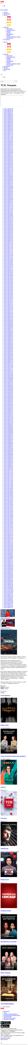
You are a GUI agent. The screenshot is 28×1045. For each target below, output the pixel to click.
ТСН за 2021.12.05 (8, 247)
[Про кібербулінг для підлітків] (14, 926)
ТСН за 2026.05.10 (8, 119)
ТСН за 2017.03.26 (8, 518)
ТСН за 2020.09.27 (8, 321)
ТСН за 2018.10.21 (8, 420)
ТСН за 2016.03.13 (8, 585)
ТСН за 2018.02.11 (8, 465)
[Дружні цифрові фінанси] (14, 988)
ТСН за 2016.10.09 (8, 549)
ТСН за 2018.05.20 (8, 446)
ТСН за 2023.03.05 (8, 232)
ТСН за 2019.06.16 (8, 387)
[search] (1, 73)
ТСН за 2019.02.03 (8, 411)
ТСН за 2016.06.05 (8, 569)
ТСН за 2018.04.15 (8, 453)
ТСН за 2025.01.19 (8, 165)
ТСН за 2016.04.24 (8, 577)
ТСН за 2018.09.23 (8, 427)
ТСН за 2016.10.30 (8, 545)
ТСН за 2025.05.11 (8, 154)
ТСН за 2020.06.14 (8, 335)
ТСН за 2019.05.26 (8, 392)
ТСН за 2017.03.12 (8, 520)
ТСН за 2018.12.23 (8, 416)
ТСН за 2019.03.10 (8, 404)
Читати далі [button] (4, 691)
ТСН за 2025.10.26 (8, 138)
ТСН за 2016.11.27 (8, 539)
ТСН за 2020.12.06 (8, 308)
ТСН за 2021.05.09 (8, 280)
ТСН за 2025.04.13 (8, 157)
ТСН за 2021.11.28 (8, 248)
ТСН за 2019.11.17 (8, 369)
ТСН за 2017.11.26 (8, 476)
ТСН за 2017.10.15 (8, 484)
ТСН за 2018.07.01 (8, 438)
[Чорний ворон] (14, 834)
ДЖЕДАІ (3, 787)
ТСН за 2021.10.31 (8, 253)
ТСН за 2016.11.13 (8, 542)
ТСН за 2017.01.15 (8, 531)
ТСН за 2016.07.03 (8, 564)
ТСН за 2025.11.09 (8, 137)
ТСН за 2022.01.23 (8, 240)
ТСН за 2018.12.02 (8, 596)
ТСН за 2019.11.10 (8, 370)
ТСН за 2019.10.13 (8, 374)
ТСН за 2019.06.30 (8, 385)
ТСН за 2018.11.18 (8, 593)
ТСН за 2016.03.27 (8, 583)
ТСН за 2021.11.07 (8, 252)
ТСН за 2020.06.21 (8, 333)
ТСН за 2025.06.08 (8, 152)
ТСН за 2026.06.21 (8, 115)
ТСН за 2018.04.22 (8, 451)
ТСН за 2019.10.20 (8, 373)
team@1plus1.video (5, 1038)
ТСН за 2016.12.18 (8, 535)
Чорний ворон (4, 848)
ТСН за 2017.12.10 (8, 473)
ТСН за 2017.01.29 (8, 528)
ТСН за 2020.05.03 (8, 343)
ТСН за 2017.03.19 (8, 519)
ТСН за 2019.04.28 (8, 397)
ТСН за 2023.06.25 (8, 221)
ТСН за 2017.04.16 (8, 513)
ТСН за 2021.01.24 (8, 301)
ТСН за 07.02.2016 (8, 592)
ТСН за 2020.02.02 (8, 600)
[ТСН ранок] (14, 803)
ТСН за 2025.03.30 (8, 159)
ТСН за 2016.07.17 (8, 561)
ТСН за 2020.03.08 (8, 354)
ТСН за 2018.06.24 (8, 439)
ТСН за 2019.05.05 (8, 396)
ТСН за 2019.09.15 (8, 597)
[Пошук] (16, 81)
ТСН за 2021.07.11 (8, 268)
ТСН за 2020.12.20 (8, 305)
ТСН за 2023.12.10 (8, 205)
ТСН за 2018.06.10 (8, 442)
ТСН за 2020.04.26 (8, 344)
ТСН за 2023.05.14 (8, 225)
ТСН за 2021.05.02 (8, 282)
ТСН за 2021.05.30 (8, 276)
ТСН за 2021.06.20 (8, 272)
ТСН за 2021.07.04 (8, 270)
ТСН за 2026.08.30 (8, 108)
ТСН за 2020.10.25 (8, 316)
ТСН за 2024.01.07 (8, 202)
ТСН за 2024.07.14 (8, 183)
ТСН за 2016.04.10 (8, 580)
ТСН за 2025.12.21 (8, 133)
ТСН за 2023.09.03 (8, 214)
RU (4, 5)
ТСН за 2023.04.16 (8, 228)
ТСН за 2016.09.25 (8, 551)
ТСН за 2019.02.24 (8, 406)
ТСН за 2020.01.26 (8, 360)
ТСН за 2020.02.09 (8, 359)
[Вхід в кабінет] (1, 8)
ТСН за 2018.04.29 (8, 450)
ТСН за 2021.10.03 (8, 259)
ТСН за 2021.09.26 (8, 260)
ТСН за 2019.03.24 (8, 401)
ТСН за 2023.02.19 (8, 233)
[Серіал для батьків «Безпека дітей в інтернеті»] (14, 741)
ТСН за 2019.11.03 (8, 603)
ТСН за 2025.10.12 (8, 140)
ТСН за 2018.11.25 (8, 595)
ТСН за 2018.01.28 (8, 467)
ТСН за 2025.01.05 (8, 167)
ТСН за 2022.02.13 (8, 236)
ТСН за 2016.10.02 (8, 550)
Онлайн (6, 12)
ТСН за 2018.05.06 (8, 448)
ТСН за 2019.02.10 (8, 409)
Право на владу (5, 879)
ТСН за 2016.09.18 (8, 553)
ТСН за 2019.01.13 (8, 415)
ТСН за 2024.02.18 (8, 198)
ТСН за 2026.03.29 (8, 123)
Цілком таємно (5, 725)
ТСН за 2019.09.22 (8, 599)
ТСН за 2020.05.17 (8, 340)
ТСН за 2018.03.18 (8, 458)
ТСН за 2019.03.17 (8, 402)
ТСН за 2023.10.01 (8, 211)
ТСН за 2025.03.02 (8, 161)
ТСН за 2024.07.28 (8, 180)
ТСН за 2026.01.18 (8, 130)
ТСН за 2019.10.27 (8, 371)
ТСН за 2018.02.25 (8, 462)
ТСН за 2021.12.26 (8, 243)
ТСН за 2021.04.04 (8, 287)
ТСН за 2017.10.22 (8, 482)
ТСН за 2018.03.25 (8, 457)
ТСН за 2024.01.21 (8, 201)
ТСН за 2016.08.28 (8, 557)
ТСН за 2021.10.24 (8, 255)
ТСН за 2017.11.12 (8, 478)
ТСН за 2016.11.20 (8, 541)
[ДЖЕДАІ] (14, 772)
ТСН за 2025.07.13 (8, 148)
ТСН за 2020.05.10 (8, 341)
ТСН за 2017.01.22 (8, 530)
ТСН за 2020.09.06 (8, 325)
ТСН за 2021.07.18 (8, 267)
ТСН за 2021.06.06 (8, 275)
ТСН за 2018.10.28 (8, 417)
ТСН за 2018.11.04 (8, 606)
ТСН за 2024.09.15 (8, 178)
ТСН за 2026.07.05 (8, 114)
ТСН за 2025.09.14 (8, 142)
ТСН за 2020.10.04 (8, 320)
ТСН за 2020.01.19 (8, 362)
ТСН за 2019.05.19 (8, 393)
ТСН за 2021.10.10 (8, 257)
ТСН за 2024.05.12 (8, 190)
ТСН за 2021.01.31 (8, 299)
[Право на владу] (14, 864)
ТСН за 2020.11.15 (8, 312)
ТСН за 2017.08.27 (8, 493)
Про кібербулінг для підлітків (8, 941)
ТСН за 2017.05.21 (8, 507)
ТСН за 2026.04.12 (8, 122)
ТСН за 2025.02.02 (8, 164)
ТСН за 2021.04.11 (8, 286)
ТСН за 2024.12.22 (8, 168)
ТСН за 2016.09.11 (8, 554)
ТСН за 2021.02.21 (8, 295)
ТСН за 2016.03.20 (8, 584)
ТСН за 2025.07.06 (8, 149)
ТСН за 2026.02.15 (8, 127)
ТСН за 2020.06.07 (8, 336)
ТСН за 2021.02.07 (8, 298)
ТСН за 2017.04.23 (8, 512)
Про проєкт (6, 1011)
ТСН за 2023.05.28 (8, 224)
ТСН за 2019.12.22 (8, 363)
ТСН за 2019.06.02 (8, 390)
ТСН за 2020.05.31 (8, 337)
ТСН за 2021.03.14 (8, 291)
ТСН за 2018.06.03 (8, 443)
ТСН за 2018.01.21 (8, 469)
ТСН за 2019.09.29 (8, 377)
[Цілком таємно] (14, 710)
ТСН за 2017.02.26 (8, 523)
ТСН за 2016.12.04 (8, 538)
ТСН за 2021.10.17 (8, 256)
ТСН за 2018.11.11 (8, 607)
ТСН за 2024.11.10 (8, 172)
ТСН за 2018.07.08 (8, 436)
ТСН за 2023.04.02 (8, 229)
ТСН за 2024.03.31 (8, 194)
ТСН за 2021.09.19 (8, 262)
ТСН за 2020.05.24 (8, 339)
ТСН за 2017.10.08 (8, 485)
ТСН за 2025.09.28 (8, 141)
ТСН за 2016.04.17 (8, 579)
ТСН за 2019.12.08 (8, 366)
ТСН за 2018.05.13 (8, 447)
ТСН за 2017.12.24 (8, 470)
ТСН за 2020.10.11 (8, 318)
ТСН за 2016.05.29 (8, 570)
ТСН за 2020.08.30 (8, 327)
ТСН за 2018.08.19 (8, 434)
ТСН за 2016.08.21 (8, 558)
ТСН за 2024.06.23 (8, 186)
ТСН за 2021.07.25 (8, 266)
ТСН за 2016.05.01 (8, 576)
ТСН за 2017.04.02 (8, 516)
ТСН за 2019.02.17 (8, 408)
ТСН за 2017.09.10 (8, 490)
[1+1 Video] (5, 1)
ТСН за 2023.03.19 (8, 230)
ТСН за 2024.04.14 (8, 192)
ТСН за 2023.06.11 (8, 222)
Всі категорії (10, 38)
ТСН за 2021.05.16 (8, 279)
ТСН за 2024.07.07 (8, 184)
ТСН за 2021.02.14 (8, 297)
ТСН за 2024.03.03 (8, 196)
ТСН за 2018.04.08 (8, 454)
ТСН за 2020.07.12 (8, 329)
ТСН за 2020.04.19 (8, 346)
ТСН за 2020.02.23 (8, 356)
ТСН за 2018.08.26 (8, 432)
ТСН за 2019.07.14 (8, 382)
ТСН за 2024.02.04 (8, 199)
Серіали (9, 32)
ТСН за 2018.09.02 (8, 431)
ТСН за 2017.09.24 (8, 488)
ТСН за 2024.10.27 (8, 173)
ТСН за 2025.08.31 (8, 144)
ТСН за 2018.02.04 (8, 466)
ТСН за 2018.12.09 (8, 421)
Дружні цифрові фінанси (7, 1003)
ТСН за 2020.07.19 (8, 328)
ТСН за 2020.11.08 (8, 313)
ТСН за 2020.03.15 (8, 352)
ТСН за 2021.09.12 (8, 263)
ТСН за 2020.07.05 (8, 331)
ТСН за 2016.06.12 (8, 568)
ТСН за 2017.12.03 (8, 474)
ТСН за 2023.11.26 (8, 206)
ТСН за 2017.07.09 (8, 497)
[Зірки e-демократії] (14, 957)
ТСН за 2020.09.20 (8, 322)
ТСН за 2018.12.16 (8, 419)
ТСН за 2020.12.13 (8, 306)
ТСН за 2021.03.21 (8, 290)
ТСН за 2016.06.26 (8, 565)
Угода (5, 1012)
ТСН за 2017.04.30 (8, 511)
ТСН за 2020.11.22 (8, 310)
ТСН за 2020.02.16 (8, 358)
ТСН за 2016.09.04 (8, 555)
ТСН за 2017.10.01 (8, 486)
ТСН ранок (4, 818)
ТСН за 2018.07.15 (8, 435)
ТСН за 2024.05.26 (8, 188)
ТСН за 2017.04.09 (8, 515)
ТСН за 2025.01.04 (8, 131)
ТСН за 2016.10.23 (8, 546)
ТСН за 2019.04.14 (8, 398)
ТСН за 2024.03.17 (8, 195)
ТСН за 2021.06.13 (8, 274)
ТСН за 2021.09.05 (8, 264)
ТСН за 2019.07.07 (8, 383)
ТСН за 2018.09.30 (8, 425)
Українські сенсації (6, 910)
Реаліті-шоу (9, 28)
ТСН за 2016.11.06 (8, 543)
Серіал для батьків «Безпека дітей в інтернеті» (13, 756)
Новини (9, 31)
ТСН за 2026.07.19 (8, 111)
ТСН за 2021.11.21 (8, 249)
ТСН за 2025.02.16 (8, 163)
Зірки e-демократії (5, 972)
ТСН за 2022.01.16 (8, 241)
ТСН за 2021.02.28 (8, 294)
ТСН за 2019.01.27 (8, 412)
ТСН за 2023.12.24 (8, 203)
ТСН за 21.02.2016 (8, 589)
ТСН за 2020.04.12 (8, 347)
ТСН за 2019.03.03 (8, 405)
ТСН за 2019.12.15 (8, 364)
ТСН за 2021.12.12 (8, 245)
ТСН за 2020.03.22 (8, 351)
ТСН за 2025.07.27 (8, 145)
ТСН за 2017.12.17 (8, 471)
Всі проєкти (7, 39)
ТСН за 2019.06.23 (8, 386)
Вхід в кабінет (4, 9)
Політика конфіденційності (10, 1014)
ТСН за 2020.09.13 (8, 324)
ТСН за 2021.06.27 (8, 271)
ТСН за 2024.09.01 (8, 179)
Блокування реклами (9, 1019)
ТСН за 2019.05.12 (8, 394)
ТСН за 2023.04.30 (8, 226)
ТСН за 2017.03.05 (8, 522)
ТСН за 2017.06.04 (8, 504)
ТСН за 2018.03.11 (8, 459)
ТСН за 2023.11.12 (8, 207)
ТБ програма (7, 13)
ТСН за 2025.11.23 (8, 136)
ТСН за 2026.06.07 (8, 117)
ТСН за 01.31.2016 (8, 602)
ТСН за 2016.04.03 (8, 581)
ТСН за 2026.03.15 (8, 125)
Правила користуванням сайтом (12, 1015)
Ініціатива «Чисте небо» (10, 1018)
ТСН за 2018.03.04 (8, 461)
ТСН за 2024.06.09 (8, 187)
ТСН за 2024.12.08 (8, 169)
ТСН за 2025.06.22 (8, 150)
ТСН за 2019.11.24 (8, 604)
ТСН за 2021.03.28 (8, 289)
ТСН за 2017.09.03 (8, 492)
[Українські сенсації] (14, 895)
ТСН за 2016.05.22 (8, 572)
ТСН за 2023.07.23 (8, 218)
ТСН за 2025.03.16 (8, 160)
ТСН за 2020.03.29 (8, 350)
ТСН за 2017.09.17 (8, 489)
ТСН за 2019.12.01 (8, 367)
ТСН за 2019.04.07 (8, 400)
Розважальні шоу (11, 30)
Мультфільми (10, 34)
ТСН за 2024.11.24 (8, 171)
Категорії (6, 27)
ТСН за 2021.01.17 (8, 302)
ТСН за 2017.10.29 (8, 481)
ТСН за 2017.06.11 (8, 503)
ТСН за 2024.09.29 (8, 176)
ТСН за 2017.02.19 (8, 524)
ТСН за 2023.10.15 (8, 210)
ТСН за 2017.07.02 (8, 499)
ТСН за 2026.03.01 (8, 126)
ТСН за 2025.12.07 (8, 134)
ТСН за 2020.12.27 (8, 304)
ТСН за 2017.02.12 (8, 526)
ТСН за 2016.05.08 (8, 574)
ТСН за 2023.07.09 (8, 220)
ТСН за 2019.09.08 (8, 378)
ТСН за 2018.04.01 (8, 455)
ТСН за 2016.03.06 (8, 587)
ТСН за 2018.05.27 (8, 444)
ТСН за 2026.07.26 (8, 110)
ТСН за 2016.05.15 (8, 573)
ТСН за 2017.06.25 (8, 500)
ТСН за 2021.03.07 (8, 293)
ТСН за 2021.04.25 (8, 283)
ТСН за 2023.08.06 (8, 215)
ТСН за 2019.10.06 (8, 375)
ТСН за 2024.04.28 (8, 191)
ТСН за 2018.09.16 (8, 428)
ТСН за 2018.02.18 (8, 463)
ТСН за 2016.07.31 (8, 560)
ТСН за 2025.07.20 (8, 146)
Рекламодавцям (7, 1016)
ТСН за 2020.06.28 (8, 332)
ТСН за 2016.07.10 (8, 562)
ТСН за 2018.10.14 (8, 423)
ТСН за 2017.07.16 (8, 496)
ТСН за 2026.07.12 (8, 112)
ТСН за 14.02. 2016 (8, 591)
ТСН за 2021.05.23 (8, 278)
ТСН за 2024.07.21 (8, 182)
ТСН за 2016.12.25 (8, 534)
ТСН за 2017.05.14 (8, 508)
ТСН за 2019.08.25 (8, 381)
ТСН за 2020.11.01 (8, 314)
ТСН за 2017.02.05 (8, 527)
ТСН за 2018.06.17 (8, 440)
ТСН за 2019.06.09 (8, 389)
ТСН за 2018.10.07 (8, 424)
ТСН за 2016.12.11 (8, 537)
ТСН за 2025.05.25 (8, 153)
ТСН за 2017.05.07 (8, 509)
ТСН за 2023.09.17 (8, 213)
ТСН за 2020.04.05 (8, 348)
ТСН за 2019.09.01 (8, 379)
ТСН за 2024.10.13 (8, 175)
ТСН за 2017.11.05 (8, 480)
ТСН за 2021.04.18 (8, 285)
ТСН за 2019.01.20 (8, 413)
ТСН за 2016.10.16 (8, 547)
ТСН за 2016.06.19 (8, 566)
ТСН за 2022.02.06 (8, 237)
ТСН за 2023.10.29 (8, 209)
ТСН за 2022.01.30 (8, 238)
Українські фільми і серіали (13, 36)
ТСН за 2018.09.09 (8, 429)
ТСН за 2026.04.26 (8, 121)
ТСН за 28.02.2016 (8, 588)
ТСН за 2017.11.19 (8, 477)
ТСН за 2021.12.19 (8, 244)
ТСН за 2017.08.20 (8, 495)
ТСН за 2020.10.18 (8, 317)
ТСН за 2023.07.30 (8, 217)
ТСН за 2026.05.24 (8, 118)
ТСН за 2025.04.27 (8, 156)
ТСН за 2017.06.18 (8, 501)
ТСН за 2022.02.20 (8, 234)
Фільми (8, 35)
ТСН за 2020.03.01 (8, 355)
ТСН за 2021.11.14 (8, 251)
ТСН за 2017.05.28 (8, 505)
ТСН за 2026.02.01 (8, 129)
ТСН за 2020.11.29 (8, 309)
